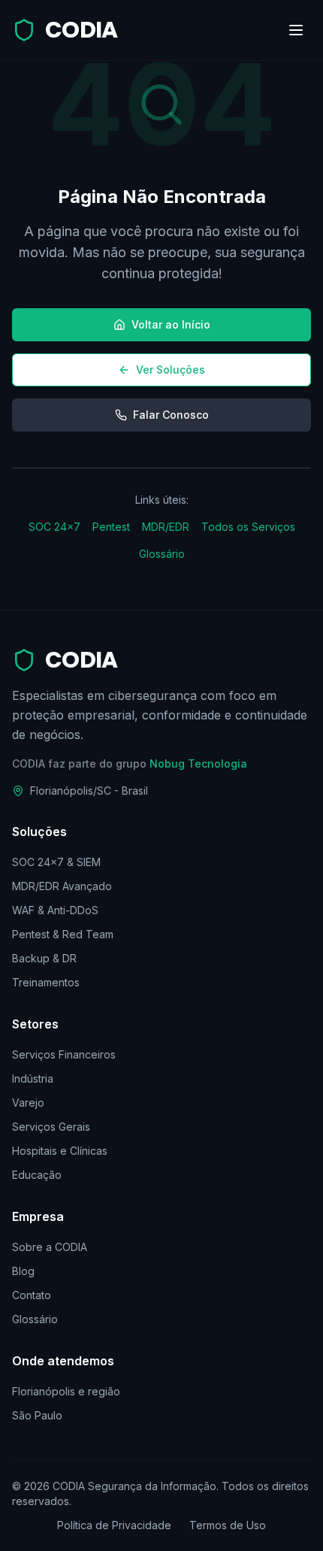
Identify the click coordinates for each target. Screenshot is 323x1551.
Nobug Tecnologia (198, 763)
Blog (23, 1271)
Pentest (111, 526)
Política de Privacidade (114, 1525)
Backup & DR (44, 958)
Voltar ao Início (170, 324)
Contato (31, 1295)
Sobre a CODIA (49, 1246)
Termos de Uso (227, 1525)
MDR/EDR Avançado (62, 886)
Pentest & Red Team (62, 934)
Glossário (162, 553)
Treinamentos (46, 982)
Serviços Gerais (51, 1126)
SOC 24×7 (54, 526)
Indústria (32, 1078)
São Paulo (37, 1415)
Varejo (28, 1102)
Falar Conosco (171, 414)
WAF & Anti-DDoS (55, 910)
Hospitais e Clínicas (59, 1150)
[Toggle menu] (296, 30)
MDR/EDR (165, 526)
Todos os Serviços (248, 526)
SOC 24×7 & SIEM (56, 862)
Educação (37, 1174)
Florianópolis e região (66, 1391)
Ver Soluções (170, 369)
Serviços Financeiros (64, 1054)
